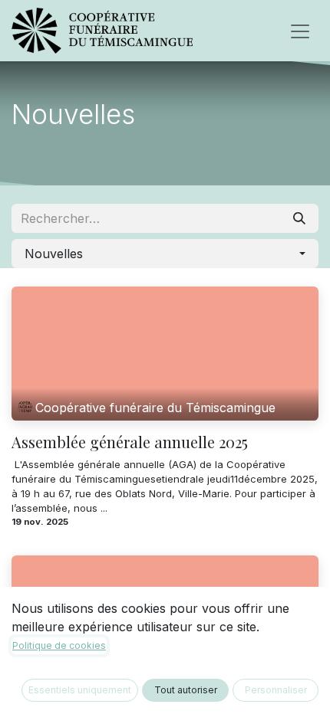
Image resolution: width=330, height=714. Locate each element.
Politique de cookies (59, 645)
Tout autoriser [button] (185, 690)
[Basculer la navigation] (300, 30)
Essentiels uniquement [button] (79, 690)
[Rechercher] (299, 218)
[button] (165, 253)
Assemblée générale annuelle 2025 (130, 442)
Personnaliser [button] (276, 690)
